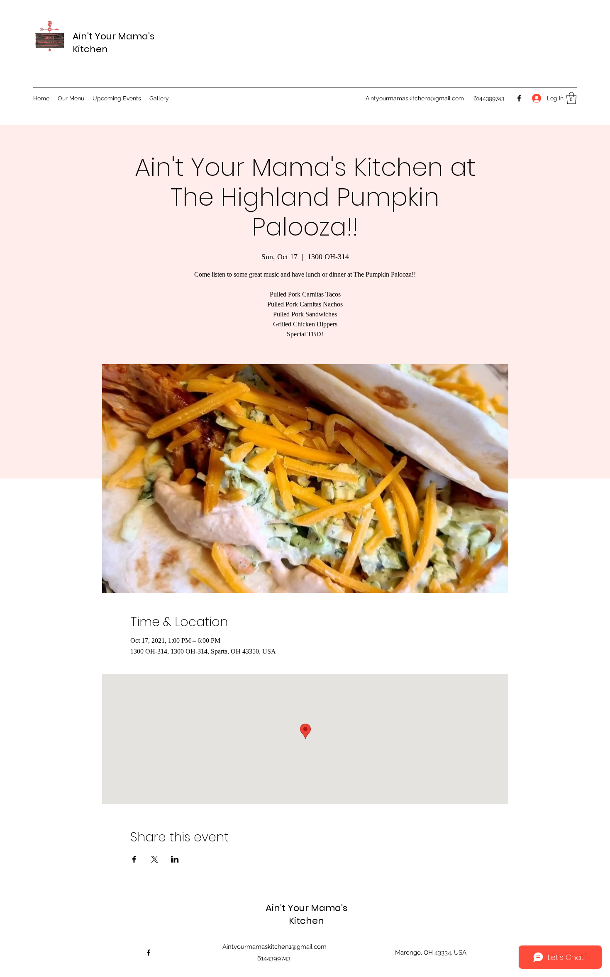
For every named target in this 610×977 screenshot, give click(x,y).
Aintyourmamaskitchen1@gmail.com (415, 98)
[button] (571, 98)
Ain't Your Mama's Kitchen (306, 914)
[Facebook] (519, 98)
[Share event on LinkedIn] (175, 859)
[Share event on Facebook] (134, 859)
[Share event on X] (155, 859)
